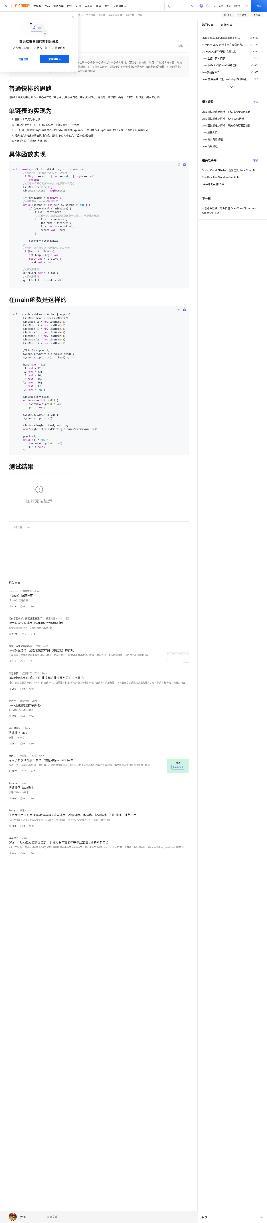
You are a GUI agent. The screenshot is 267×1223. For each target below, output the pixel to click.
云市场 (88, 6)
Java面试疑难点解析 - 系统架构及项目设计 (226, 125)
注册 (246, 5)
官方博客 (90, 15)
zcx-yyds (13, 591)
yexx (23, 1217)
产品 (47, 6)
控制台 (237, 5)
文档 (221, 5)
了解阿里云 (119, 6)
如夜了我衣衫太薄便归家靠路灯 (25, 618)
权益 (69, 6)
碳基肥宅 (13, 837)
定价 (78, 6)
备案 (228, 5)
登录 (259, 5)
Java (29, 527)
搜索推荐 (27, 591)
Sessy (12, 810)
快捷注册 (23, 59)
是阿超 (12, 700)
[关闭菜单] (6, 6)
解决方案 (58, 6)
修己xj (12, 755)
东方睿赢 (13, 673)
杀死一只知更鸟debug (20, 645)
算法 (36, 673)
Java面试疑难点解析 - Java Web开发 (223, 118)
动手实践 (78, 15)
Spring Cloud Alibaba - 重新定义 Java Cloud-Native (230, 170)
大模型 (37, 6)
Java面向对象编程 (212, 139)
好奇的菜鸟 (15, 728)
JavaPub (13, 783)
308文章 (52, 1217)
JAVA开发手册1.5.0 (213, 184)
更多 (255, 102)
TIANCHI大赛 (115, 15)
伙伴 (98, 6)
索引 (68, 618)
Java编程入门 (210, 132)
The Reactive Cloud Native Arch (220, 177)
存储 (38, 645)
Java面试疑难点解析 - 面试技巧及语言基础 (226, 111)
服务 (107, 6)
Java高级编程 (210, 146)
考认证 (102, 15)
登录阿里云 (54, 59)
